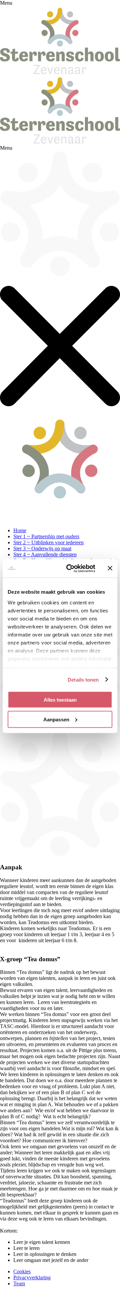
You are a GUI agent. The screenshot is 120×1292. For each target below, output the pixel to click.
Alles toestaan (60, 700)
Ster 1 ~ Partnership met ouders (46, 536)
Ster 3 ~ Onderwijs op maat (42, 548)
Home (19, 530)
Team (19, 1283)
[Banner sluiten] (110, 568)
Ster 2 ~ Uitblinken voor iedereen (48, 542)
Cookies (22, 1271)
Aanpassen (56, 719)
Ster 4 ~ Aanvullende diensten (45, 554)
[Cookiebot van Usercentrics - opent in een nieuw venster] (70, 568)
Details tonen (83, 679)
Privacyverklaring (32, 1277)
